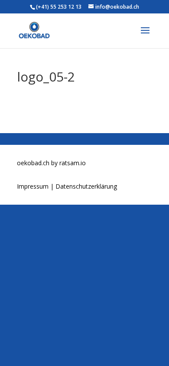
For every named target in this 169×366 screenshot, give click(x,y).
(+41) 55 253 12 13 (58, 6)
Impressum (33, 186)
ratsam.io (72, 163)
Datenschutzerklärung (86, 186)
